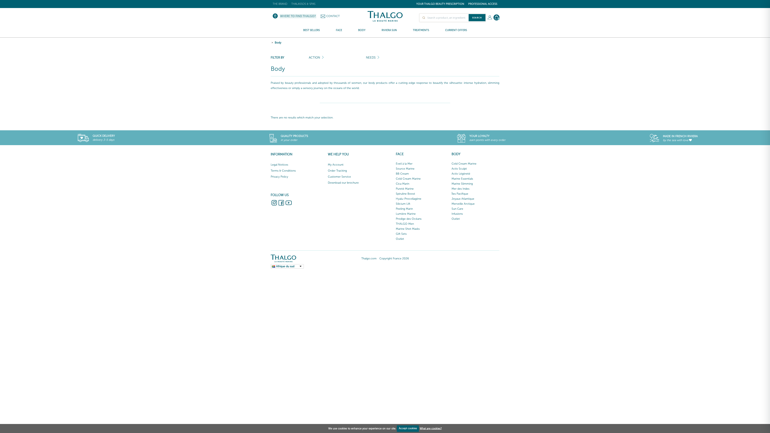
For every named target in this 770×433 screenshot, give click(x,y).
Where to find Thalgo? (298, 16)
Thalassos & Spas (303, 3)
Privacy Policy (279, 176)
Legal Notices (279, 164)
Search (477, 17)
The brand (280, 3)
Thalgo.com (369, 258)
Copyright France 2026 (394, 258)
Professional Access (482, 3)
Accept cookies (408, 428)
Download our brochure (343, 182)
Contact (333, 16)
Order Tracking (337, 170)
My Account (335, 164)
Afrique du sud (285, 266)
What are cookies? (431, 428)
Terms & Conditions (283, 170)
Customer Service (339, 176)
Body (278, 42)
